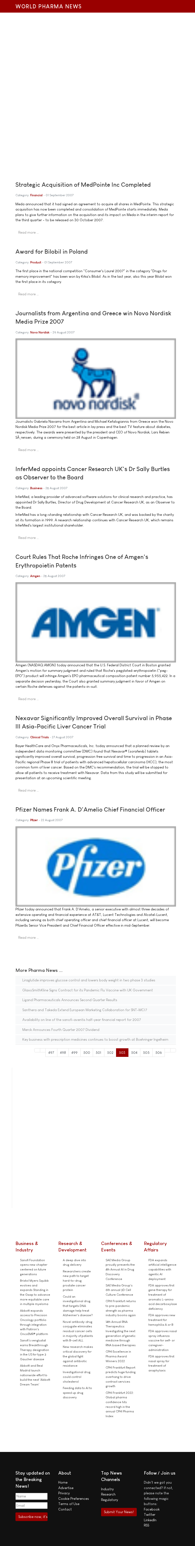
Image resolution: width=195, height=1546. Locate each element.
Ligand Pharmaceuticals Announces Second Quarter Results (69, 1000)
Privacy (64, 1493)
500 (86, 1052)
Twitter (149, 1514)
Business (36, 488)
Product (35, 262)
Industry (107, 1489)
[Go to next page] (168, 1050)
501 (98, 1052)
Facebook (152, 1509)
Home (63, 1482)
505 (146, 1052)
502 (110, 1052)
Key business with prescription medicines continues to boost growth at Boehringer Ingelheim (94, 1039)
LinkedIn (150, 1520)
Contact (65, 1509)
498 (63, 1052)
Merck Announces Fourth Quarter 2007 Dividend (60, 1030)
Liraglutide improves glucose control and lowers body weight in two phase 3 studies (88, 980)
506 (158, 1052)
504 (134, 1052)
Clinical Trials (39, 737)
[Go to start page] (37, 1050)
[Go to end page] (173, 1050)
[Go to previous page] (43, 1050)
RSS (146, 1525)
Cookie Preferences (73, 1498)
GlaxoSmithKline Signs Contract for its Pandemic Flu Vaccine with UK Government (87, 990)
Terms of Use (68, 1504)
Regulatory (109, 1500)
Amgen (35, 576)
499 (74, 1052)
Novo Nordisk (39, 332)
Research (108, 1494)
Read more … (28, 232)
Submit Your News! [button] (119, 1512)
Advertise (65, 1488)
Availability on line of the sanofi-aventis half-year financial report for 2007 (81, 1020)
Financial (36, 195)
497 (51, 1052)
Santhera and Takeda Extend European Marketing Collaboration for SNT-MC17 (84, 1010)
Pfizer (34, 820)
